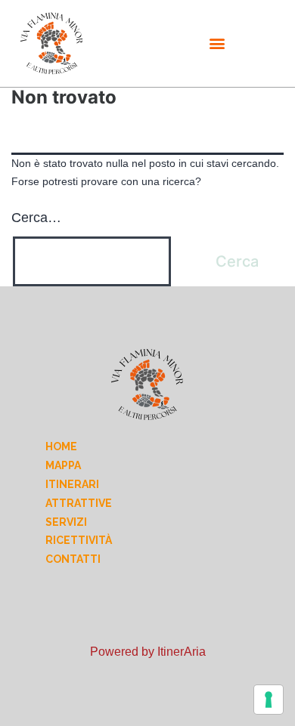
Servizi (66, 522)
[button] (217, 43)
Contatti (73, 559)
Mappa (63, 465)
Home (61, 446)
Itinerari (72, 484)
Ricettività (78, 540)
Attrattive (78, 503)
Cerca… (36, 217)
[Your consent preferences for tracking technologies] (268, 699)
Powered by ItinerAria (148, 651)
